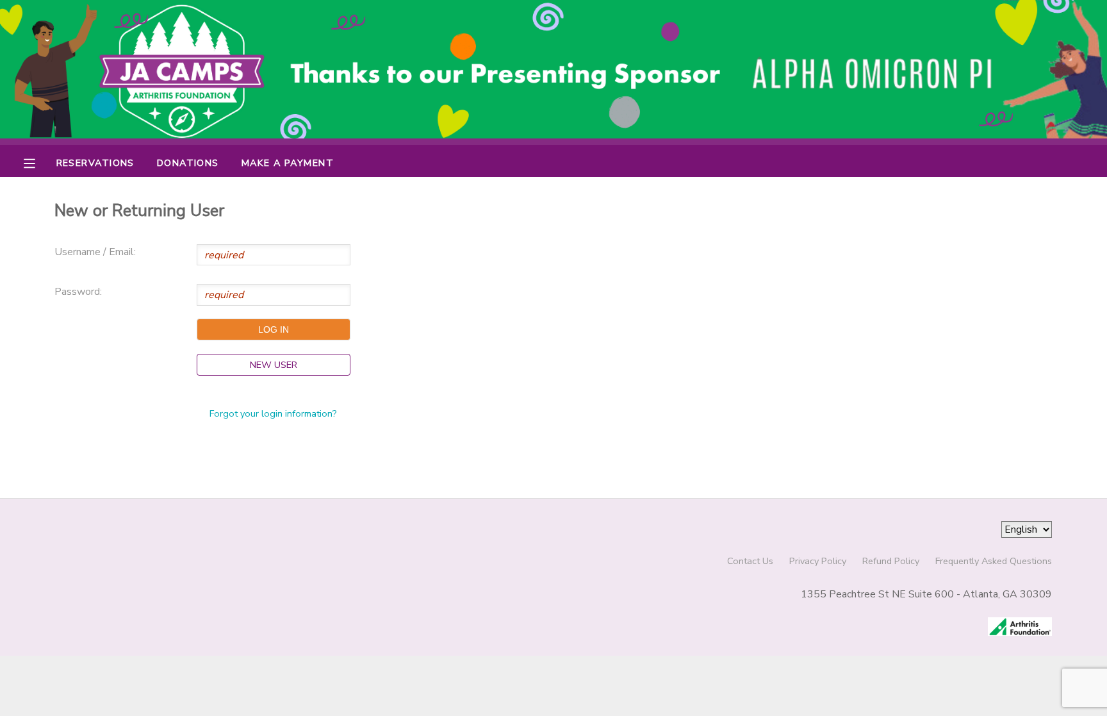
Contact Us (750, 560)
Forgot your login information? (273, 413)
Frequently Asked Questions (993, 560)
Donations (188, 162)
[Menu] (39, 162)
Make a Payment (288, 162)
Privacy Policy (817, 560)
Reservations (95, 162)
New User (273, 364)
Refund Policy (890, 560)
